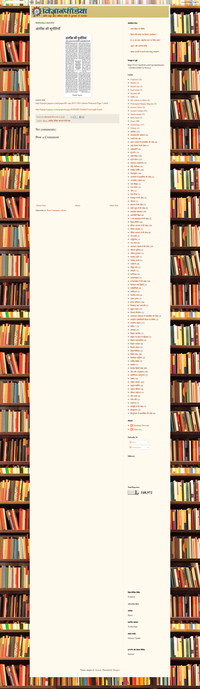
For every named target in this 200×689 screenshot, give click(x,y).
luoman (98, 670)
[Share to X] (77, 117)
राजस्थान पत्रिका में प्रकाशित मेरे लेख (144, 316)
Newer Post (41, 205)
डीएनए (132, 201)
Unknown (137, 429)
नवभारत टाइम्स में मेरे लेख (139, 246)
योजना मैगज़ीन (135, 312)
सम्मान (132, 378)
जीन (132, 190)
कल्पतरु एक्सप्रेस (136, 163)
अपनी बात (134, 138)
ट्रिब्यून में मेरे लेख (136, 197)
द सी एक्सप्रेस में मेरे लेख (139, 218)
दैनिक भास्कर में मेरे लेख (139, 232)
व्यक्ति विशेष (134, 361)
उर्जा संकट (134, 159)
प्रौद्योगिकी (134, 288)
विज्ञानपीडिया (135, 350)
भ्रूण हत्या (134, 298)
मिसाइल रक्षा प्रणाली (137, 305)
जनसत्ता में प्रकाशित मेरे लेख (140, 176)
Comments (136, 447)
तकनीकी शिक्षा (135, 215)
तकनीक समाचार (136, 211)
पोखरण (133, 270)
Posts (133, 442)
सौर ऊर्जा (133, 395)
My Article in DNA (138, 100)
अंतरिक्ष (50, 121)
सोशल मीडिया (135, 389)
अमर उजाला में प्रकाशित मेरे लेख (142, 142)
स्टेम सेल (133, 399)
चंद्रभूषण (133, 173)
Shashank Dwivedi (141, 425)
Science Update (136, 110)
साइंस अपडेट (135, 382)
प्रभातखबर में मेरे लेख (138, 281)
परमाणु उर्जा (134, 256)
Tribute (133, 128)
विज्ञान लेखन (135, 347)
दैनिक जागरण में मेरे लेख (62, 121)
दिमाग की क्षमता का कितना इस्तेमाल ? (143, 34)
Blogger (116, 670)
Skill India (134, 117)
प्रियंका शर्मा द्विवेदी (137, 284)
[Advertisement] (146, 543)
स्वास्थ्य (133, 403)
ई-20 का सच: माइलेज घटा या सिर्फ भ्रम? (145, 40)
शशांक (132, 364)
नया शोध (133, 242)
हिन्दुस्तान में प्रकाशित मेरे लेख (141, 413)
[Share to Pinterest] (83, 117)
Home (77, 205)
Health (133, 82)
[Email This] (72, 117)
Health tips (134, 86)
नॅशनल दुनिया (135, 249)
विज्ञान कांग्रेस (135, 333)
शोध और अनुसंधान (137, 371)
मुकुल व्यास (134, 309)
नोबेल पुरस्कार (135, 253)
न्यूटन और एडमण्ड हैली (138, 45)
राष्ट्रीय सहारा (135, 322)
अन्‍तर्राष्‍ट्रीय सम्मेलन (137, 135)
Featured (134, 79)
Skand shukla (135, 114)
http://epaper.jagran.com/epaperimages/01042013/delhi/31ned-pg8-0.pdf (69, 109)
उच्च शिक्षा (134, 155)
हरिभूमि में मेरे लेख (136, 406)
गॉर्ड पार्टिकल (135, 166)
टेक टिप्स (133, 194)
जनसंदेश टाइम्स (136, 180)
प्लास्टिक (133, 291)
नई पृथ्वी (133, 235)
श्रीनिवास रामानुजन (137, 375)
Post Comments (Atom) (57, 210)
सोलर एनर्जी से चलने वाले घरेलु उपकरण (144, 51)
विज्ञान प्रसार (135, 343)
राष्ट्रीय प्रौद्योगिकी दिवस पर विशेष (142, 319)
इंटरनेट (133, 152)
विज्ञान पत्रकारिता (136, 340)
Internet (133, 93)
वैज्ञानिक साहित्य (136, 357)
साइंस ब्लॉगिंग (135, 385)
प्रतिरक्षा (133, 274)
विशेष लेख (134, 354)
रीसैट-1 (133, 326)
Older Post (114, 205)
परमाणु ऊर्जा (134, 260)
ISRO (132, 96)
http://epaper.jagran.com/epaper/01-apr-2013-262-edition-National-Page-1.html (72, 103)
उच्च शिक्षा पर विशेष (137, 28)
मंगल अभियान (135, 302)
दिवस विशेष (134, 222)
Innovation (134, 89)
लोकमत (133, 329)
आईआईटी (134, 149)
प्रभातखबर (134, 277)
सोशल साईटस (135, 392)
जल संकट (134, 187)
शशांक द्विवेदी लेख (136, 368)
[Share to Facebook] (80, 117)
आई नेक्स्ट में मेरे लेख (138, 145)
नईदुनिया (133, 239)
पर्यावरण (133, 263)
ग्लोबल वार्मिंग (135, 169)
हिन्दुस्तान (133, 409)
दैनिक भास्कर (135, 229)
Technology (135, 124)
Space (45, 121)
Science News (136, 107)
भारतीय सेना (134, 295)
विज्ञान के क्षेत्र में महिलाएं (139, 336)
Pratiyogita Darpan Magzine (142, 103)
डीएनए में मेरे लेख (136, 204)
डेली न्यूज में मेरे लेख (137, 208)
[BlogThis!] (74, 117)
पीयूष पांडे (133, 267)
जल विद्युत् (134, 183)
